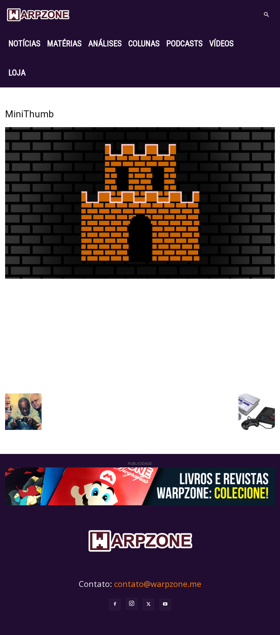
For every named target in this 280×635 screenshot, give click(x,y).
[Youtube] (165, 604)
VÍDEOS (221, 43)
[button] (266, 14)
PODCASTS (184, 43)
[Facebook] (115, 604)
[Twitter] (148, 604)
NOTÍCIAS (24, 43)
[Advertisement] (140, 335)
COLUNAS (144, 43)
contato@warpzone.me (157, 583)
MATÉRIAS (64, 43)
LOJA (17, 72)
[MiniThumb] (140, 277)
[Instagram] (131, 603)
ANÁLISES (105, 43)
